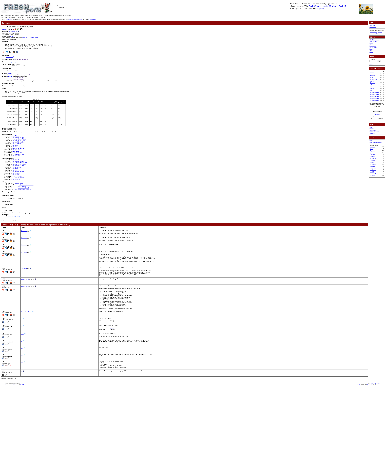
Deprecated (372, 151)
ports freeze (8, 19)
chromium (372, 75)
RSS (379, 383)
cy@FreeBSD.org (13, 31)
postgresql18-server (374, 100)
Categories (372, 128)
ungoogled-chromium (372, 82)
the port (9, 73)
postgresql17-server (374, 98)
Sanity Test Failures (374, 131)
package (10, 76)
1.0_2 (3, 29)
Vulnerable (372, 160)
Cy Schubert (24, 231)
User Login (372, 25)
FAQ (371, 44)
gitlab (371, 86)
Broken (371, 149)
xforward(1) (10, 57)
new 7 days (372, 172)
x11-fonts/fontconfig (27, 185)
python (24, 37)
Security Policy (373, 47)
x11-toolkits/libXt (18, 137)
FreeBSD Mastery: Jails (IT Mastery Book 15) (327, 6)
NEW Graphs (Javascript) (376, 142)
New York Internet (373, 32)
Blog (371, 50)
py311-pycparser (30, 37)
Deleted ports (373, 130)
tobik (22, 334)
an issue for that (92, 19)
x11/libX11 (16, 136)
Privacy (371, 49)
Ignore (371, 152)
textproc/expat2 (21, 186)
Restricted (372, 156)
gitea (371, 90)
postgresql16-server (374, 96)
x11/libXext (17, 143)
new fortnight (373, 173)
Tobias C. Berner (25, 279)
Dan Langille (369, 384)
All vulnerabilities (377, 114)
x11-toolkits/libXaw (20, 139)
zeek (371, 85)
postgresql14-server (374, 92)
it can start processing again (75, 19)
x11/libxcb (16, 151)
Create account (373, 27)
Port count (372, 147)
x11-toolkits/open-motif (23, 189)
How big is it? (373, 46)
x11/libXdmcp (18, 152)
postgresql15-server (374, 94)
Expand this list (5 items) (14, 216)
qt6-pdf (371, 77)
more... (371, 64)
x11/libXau (16, 149)
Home (371, 127)
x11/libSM (15, 145)
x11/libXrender (20, 154)
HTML (372, 383)
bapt (22, 348)
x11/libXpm (16, 155)
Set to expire (373, 164)
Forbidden (372, 154)
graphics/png (19, 183)
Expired (372, 162)
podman (372, 88)
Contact (371, 52)
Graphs (371, 140)
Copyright (359, 384)
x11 (6, 29)
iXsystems (380, 32)
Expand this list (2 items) (10, 62)
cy (21, 319)
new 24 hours (373, 168)
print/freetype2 (23, 188)
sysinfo (36, 37)
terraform (372, 73)
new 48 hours (373, 170)
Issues (371, 43)
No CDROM (373, 158)
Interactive (372, 166)
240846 (112, 328)
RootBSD (377, 33)
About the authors (374, 41)
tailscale (372, 72)
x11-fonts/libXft (18, 148)
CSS (375, 383)
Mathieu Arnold (25, 311)
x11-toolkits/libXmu (19, 140)
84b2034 (12, 36)
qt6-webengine (373, 79)
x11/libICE (16, 146)
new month (372, 175)
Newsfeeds (372, 133)
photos (322, 8)
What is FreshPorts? (374, 40)
